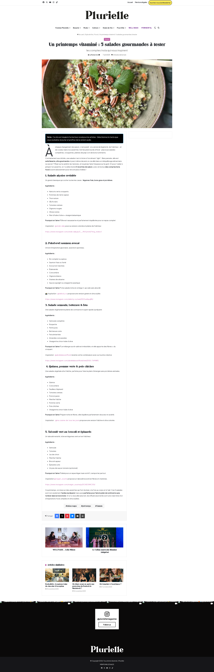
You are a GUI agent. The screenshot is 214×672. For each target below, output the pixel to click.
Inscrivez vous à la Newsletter (160, 3)
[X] (62, 516)
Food (96, 34)
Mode (85, 28)
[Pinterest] (67, 516)
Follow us (107, 624)
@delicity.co (62, 293)
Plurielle (121, 661)
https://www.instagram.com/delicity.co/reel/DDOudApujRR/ (69, 299)
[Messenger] (72, 516)
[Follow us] (107, 615)
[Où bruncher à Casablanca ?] (111, 575)
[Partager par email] (77, 516)
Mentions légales (141, 2)
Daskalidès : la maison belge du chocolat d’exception (56, 585)
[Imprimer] (82, 516)
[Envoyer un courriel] (99, 55)
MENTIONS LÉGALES (107, 664)
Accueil (130, 2)
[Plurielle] (107, 15)
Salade (99, 506)
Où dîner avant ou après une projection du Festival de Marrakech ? (83, 586)
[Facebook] (57, 516)
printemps (86, 506)
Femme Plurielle (62, 28)
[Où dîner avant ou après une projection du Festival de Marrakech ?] (84, 575)
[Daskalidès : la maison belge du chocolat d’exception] (57, 575)
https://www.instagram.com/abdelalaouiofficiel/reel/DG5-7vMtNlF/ (72, 360)
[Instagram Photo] (18, 619)
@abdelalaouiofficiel (63, 355)
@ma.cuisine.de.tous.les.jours (67, 420)
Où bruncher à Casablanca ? (110, 584)
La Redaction (94, 55)
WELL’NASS (133, 28)
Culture (95, 28)
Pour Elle (120, 28)
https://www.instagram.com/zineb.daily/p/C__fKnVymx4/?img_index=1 (73, 232)
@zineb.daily (60, 226)
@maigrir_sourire (60, 479)
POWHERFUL (146, 28)
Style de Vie (108, 28)
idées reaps (72, 506)
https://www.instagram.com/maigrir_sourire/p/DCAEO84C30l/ (70, 484)
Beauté (76, 28)
